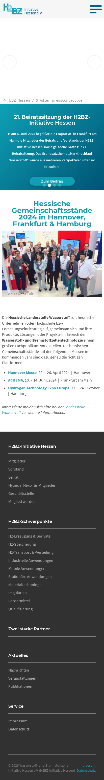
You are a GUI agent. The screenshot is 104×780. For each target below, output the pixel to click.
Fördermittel (19, 600)
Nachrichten (18, 670)
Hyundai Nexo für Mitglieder (32, 485)
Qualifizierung (20, 608)
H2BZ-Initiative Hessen (32, 446)
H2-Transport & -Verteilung (31, 552)
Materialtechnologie (25, 584)
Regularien (17, 592)
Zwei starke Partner (29, 629)
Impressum (18, 720)
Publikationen (20, 686)
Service (15, 706)
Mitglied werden (22, 501)
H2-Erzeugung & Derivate (29, 536)
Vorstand (16, 469)
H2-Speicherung (22, 544)
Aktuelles (18, 655)
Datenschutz (19, 728)
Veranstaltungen (22, 678)
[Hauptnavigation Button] (94, 8)
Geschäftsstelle (21, 493)
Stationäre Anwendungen (30, 576)
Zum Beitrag (52, 181)
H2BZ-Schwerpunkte (30, 521)
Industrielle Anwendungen (30, 560)
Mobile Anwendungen (26, 568)
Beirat (13, 477)
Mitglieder (16, 460)
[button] (44, 185)
